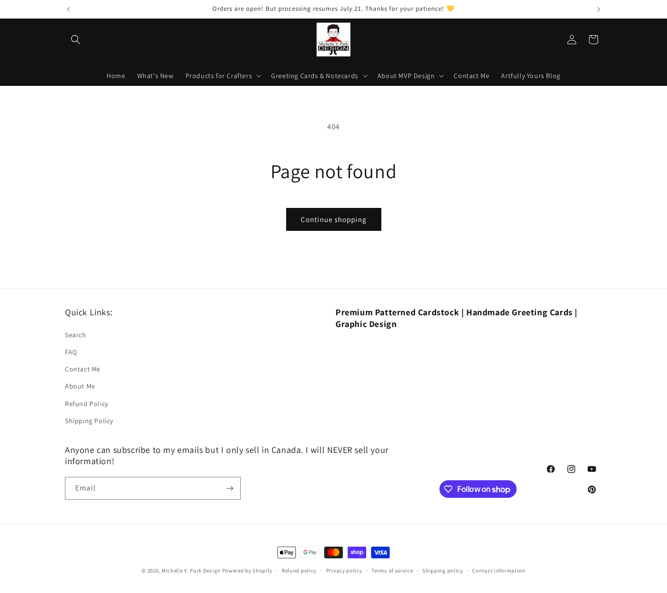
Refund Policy (86, 403)
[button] (75, 39)
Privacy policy (344, 570)
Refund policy (299, 570)
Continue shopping (334, 219)
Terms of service (392, 570)
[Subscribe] (229, 488)
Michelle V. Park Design (191, 570)
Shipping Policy (89, 420)
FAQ (71, 352)
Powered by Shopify (247, 570)
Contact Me (83, 369)
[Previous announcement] (68, 9)
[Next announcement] (598, 9)
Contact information (498, 570)
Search (75, 334)
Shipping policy (442, 570)
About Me (80, 386)
